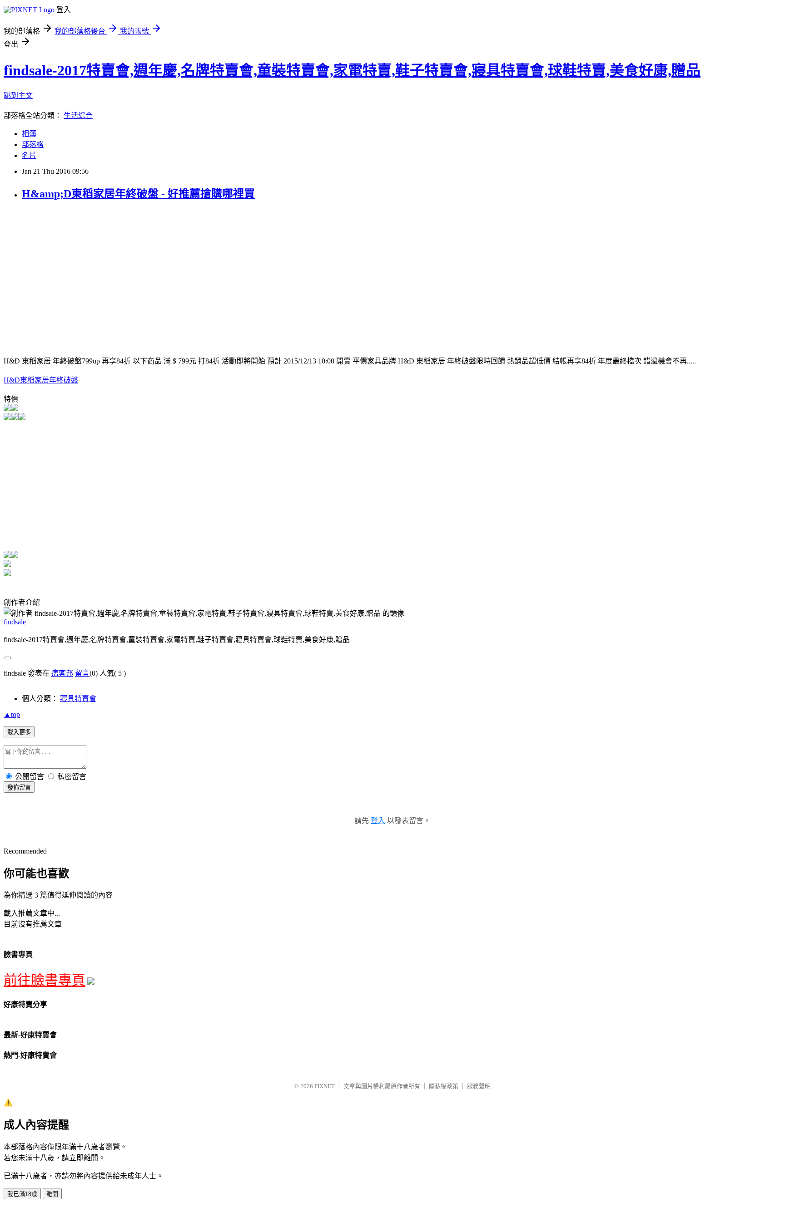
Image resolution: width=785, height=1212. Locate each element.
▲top (12, 714)
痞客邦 (62, 673)
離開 (52, 1194)
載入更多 (19, 732)
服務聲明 (479, 1086)
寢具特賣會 (78, 698)
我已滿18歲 (22, 1194)
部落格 (33, 144)
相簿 (29, 133)
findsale (15, 622)
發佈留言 (19, 787)
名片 (29, 155)
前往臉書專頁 (44, 979)
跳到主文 (18, 95)
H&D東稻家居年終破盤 (41, 380)
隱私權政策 (443, 1086)
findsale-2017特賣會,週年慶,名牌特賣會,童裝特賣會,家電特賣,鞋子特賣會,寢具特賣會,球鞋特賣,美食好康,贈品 (352, 70)
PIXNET (324, 1086)
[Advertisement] (80, 273)
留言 (82, 673)
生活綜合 (78, 115)
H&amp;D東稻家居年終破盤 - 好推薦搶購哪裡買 (138, 194)
